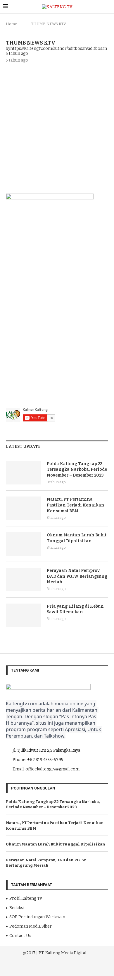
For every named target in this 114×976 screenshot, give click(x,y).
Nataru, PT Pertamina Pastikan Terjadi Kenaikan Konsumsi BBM (75, 505)
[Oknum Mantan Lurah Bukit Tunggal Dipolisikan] (23, 544)
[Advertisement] (57, 127)
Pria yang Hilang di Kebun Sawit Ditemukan (75, 609)
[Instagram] (49, 967)
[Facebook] (41, 967)
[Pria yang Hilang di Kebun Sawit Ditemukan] (23, 615)
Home (11, 24)
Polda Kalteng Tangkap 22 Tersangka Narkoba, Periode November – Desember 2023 (77, 469)
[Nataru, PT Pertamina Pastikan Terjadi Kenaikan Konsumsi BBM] (23, 508)
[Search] (108, 6)
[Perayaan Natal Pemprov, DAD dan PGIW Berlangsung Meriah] (23, 579)
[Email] (66, 967)
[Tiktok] (73, 967)
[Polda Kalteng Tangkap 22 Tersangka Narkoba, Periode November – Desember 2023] (23, 472)
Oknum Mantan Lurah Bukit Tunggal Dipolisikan (76, 538)
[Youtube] (57, 967)
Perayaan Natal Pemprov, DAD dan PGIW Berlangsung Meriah (77, 576)
